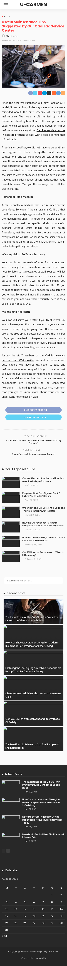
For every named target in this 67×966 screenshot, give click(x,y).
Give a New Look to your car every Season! (33, 454)
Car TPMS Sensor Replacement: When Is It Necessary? (43, 554)
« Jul (4, 935)
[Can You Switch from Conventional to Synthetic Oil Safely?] (33, 713)
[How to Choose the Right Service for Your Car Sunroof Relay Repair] (11, 541)
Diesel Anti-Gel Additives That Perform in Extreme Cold (33, 695)
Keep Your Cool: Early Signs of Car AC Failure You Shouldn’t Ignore (41, 495)
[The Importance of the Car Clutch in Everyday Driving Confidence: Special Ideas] (33, 611)
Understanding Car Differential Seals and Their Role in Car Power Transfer (43, 509)
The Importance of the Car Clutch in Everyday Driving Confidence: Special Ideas (31, 618)
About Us (41, 958)
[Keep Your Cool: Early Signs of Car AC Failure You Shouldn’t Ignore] (11, 497)
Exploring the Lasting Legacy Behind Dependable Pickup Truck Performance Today (33, 669)
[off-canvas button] (6, 5)
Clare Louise (12, 36)
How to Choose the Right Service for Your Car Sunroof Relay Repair (43, 539)
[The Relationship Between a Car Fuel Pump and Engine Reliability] (33, 739)
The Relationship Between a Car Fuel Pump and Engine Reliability (32, 746)
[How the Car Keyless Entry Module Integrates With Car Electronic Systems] (11, 527)
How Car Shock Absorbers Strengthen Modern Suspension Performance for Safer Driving (31, 644)
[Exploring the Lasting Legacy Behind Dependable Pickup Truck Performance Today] (33, 662)
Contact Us (27, 958)
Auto (7, 16)
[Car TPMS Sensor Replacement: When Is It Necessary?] (11, 556)
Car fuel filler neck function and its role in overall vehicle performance (43, 480)
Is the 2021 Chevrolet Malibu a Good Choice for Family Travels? (33, 442)
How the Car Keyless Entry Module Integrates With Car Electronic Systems (42, 524)
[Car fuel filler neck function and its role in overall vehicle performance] (11, 482)
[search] (62, 4)
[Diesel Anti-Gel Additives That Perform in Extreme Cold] (33, 688)
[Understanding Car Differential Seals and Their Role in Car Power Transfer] (11, 512)
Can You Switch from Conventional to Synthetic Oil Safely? (32, 720)
